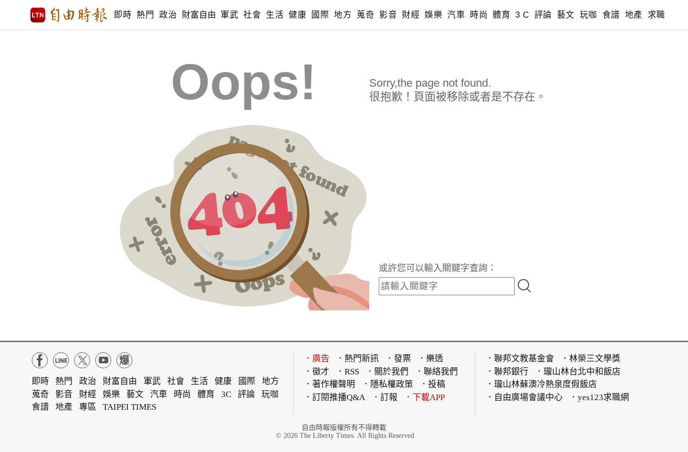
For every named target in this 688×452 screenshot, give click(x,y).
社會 (252, 15)
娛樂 (433, 15)
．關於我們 (387, 371)
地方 (343, 15)
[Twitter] (82, 360)
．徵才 (316, 371)
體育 (501, 15)
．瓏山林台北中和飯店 (578, 371)
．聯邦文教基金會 (520, 358)
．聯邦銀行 (507, 371)
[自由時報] (69, 15)
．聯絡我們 (436, 371)
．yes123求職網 (599, 397)
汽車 (456, 15)
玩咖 (588, 15)
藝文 (566, 15)
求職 (656, 15)
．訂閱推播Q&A (334, 397)
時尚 (479, 15)
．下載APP (424, 397)
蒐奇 (365, 15)
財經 (411, 15)
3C (226, 394)
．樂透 (430, 358)
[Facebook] (40, 360)
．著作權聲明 (329, 384)
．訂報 (384, 397)
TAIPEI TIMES (129, 407)
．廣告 (316, 358)
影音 (388, 15)
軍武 (229, 15)
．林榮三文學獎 (591, 358)
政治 (168, 15)
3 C (522, 15)
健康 (297, 15)
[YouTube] (103, 360)
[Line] (61, 360)
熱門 (145, 15)
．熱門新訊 (357, 358)
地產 (634, 15)
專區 (87, 407)
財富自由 (199, 15)
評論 (543, 15)
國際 (320, 15)
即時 (122, 15)
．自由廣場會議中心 (524, 397)
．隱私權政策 (387, 384)
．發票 (398, 358)
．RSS (347, 371)
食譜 (611, 15)
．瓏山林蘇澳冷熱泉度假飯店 (541, 384)
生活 (275, 15)
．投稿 (432, 384)
